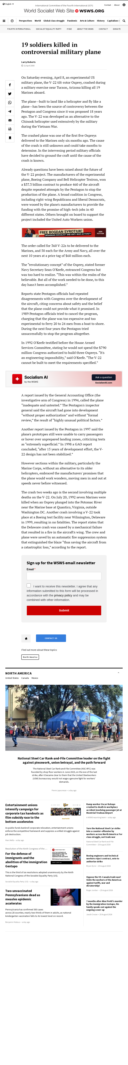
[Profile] (124, 5)
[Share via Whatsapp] (10, 102)
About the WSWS (85, 29)
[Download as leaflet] (10, 129)
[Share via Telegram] (10, 111)
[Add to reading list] (10, 138)
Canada (25, 677)
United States (12, 677)
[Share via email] (10, 120)
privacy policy (63, 595)
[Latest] (12, 22)
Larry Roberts (28, 62)
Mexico (35, 677)
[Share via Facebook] (10, 85)
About (117, 5)
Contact (107, 5)
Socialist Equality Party (48, 29)
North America (30, 657)
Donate (117, 29)
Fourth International (19, 29)
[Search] (124, 22)
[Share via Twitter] (10, 93)
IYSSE (69, 29)
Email (30, 569)
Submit (64, 610)
